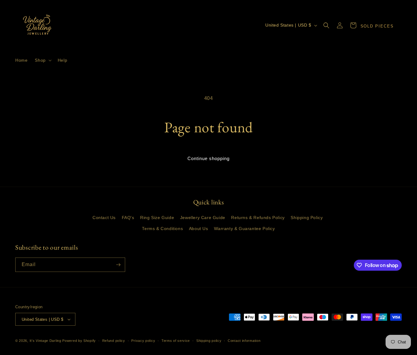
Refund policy (113, 340)
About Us (198, 228)
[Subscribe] (118, 265)
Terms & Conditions (162, 228)
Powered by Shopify (79, 340)
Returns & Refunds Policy (258, 217)
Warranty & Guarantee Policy (244, 228)
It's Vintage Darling (45, 340)
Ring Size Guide (157, 217)
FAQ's (128, 217)
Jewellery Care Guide (202, 217)
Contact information (244, 340)
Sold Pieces (377, 26)
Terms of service (175, 340)
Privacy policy (143, 340)
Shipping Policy (307, 217)
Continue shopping (208, 158)
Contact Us (104, 217)
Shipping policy (209, 340)
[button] (42, 60)
